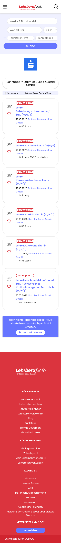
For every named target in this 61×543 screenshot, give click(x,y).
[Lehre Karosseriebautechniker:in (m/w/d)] (9, 175)
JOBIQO (29, 538)
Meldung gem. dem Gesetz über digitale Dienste (30, 513)
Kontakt (30, 497)
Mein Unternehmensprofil (31, 458)
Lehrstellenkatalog (30, 432)
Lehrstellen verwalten (30, 462)
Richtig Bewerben (30, 427)
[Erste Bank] (30, 64)
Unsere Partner (30, 483)
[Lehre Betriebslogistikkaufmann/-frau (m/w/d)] (9, 106)
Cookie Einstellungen (30, 507)
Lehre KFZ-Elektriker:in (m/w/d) (35, 214)
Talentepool (30, 453)
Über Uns (30, 478)
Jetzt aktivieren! (32, 332)
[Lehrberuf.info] (30, 7)
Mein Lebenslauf (30, 399)
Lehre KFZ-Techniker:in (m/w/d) (35, 145)
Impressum (30, 502)
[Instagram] (28, 382)
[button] (5, 37)
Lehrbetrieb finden (30, 409)
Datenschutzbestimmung (30, 492)
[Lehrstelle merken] (9, 114)
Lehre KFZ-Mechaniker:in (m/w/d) (31, 247)
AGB (30, 488)
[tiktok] (39, 382)
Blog (30, 418)
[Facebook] (22, 382)
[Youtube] (34, 382)
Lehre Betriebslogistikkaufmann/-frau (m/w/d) (33, 111)
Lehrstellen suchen (30, 404)
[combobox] (32, 21)
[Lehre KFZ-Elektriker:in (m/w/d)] (9, 213)
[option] (30, 64)
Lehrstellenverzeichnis (31, 413)
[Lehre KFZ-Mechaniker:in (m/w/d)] (9, 244)
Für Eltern (30, 423)
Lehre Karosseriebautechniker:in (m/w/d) (32, 180)
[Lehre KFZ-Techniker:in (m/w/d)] (9, 144)
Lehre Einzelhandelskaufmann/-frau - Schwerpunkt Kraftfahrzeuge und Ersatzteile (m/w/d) (35, 286)
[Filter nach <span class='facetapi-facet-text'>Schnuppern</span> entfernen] (4, 93)
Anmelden (30, 530)
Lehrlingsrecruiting (30, 448)
